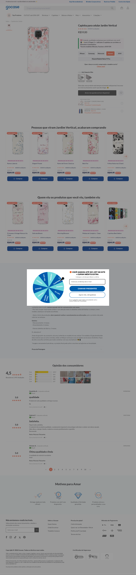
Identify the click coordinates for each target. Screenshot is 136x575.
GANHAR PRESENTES (87, 289)
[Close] (106, 271)
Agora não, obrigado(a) (87, 295)
